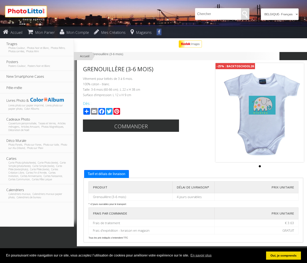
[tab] (106, 174)
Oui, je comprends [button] (283, 255)
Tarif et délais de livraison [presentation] (106, 174)
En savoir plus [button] (201, 255)
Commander (131, 126)
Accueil (84, 56)
